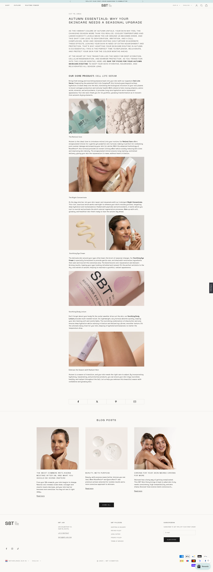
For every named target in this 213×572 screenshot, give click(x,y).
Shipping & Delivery (118, 527)
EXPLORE (17, 5)
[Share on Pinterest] (116, 401)
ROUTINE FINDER (32, 5)
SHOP (7, 5)
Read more (41, 496)
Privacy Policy (116, 537)
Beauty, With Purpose (97, 473)
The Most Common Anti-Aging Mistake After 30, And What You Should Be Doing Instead (55, 475)
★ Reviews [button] (211, 287)
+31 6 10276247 (63, 533)
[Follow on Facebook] (6, 549)
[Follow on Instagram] (12, 549)
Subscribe (172, 539)
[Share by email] (134, 401)
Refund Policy (116, 530)
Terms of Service (117, 541)
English (186, 5)
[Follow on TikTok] (18, 549)
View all (106, 505)
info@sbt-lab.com (65, 537)
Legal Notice (115, 534)
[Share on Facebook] (78, 401)
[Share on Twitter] (97, 401)
